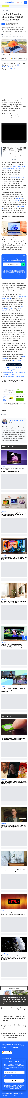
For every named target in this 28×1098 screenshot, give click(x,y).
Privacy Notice (19, 271)
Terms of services (19, 270)
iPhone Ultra (14, 6)
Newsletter (23, 58)
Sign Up (14, 1080)
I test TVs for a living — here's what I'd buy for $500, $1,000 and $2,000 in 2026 (15, 1027)
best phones (19, 198)
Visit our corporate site (13, 1047)
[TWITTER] (10, 422)
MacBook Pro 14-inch (17, 177)
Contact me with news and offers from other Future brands (13, 1076)
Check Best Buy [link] (19, 399)
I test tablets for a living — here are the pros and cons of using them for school (14, 1010)
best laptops (15, 200)
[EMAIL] (12, 422)
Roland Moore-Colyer (13, 23)
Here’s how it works (18, 36)
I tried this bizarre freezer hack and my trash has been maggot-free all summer (14, 1018)
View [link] (19, 392)
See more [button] (14, 159)
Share (5, 58)
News (3, 23)
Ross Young (14, 69)
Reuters (9, 99)
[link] (5, 391)
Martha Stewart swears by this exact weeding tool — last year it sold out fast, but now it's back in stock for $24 (14, 1000)
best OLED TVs (16, 360)
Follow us (15, 58)
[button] (25, 2)
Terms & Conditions (17, 1087)
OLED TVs (8, 10)
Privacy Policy (21, 1086)
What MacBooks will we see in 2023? (14, 376)
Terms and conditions (7, 1058)
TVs (3, 10)
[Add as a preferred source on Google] (7, 1052)
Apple (4, 414)
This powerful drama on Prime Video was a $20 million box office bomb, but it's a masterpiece (14, 1035)
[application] (14, 131)
